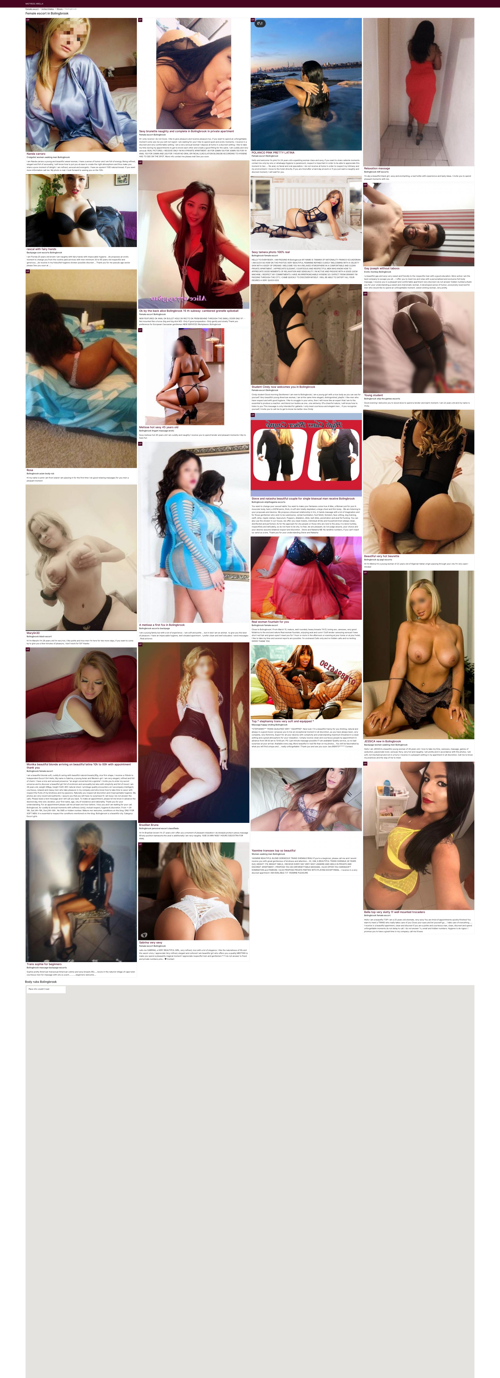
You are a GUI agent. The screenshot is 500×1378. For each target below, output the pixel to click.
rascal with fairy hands (41, 249)
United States (47, 9)
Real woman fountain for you (270, 621)
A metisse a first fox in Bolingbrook (162, 624)
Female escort (32, 9)
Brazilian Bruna (148, 825)
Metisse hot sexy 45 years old (158, 427)
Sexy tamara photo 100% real (271, 252)
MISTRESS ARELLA (34, 3)
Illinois (60, 9)
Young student (373, 395)
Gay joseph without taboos (381, 268)
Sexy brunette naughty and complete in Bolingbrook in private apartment (186, 131)
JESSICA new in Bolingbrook (382, 741)
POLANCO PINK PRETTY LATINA (273, 152)
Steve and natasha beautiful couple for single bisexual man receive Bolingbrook (303, 498)
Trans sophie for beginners (44, 964)
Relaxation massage (377, 168)
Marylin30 (33, 633)
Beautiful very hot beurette (381, 556)
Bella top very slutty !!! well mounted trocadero (394, 912)
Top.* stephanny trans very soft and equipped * (283, 721)
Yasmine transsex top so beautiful (273, 850)
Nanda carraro (36, 153)
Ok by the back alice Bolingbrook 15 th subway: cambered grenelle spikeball (188, 310)
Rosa (30, 470)
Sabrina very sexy (150, 942)
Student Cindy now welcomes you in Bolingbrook (283, 386)
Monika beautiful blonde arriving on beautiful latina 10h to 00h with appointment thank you (79, 766)
